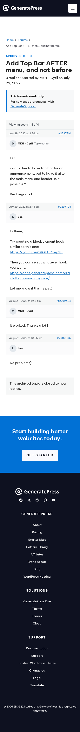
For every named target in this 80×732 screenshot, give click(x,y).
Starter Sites (37, 539)
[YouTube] (53, 500)
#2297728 (64, 206)
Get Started (40, 455)
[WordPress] (37, 500)
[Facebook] (20, 500)
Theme (37, 608)
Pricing (37, 532)
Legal (37, 678)
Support (37, 656)
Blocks (37, 616)
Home (10, 40)
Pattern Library (37, 547)
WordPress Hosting (37, 576)
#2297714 (64, 133)
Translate (37, 685)
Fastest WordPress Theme (37, 663)
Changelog (37, 670)
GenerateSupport (23, 106)
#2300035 (64, 337)
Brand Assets (37, 562)
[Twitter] (29, 500)
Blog (37, 569)
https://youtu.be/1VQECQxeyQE (36, 252)
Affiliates (37, 554)
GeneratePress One (37, 601)
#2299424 (64, 300)
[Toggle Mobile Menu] (72, 8)
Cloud (37, 623)
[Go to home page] (22, 10)
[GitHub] (45, 500)
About (37, 525)
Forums (23, 40)
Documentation (37, 648)
